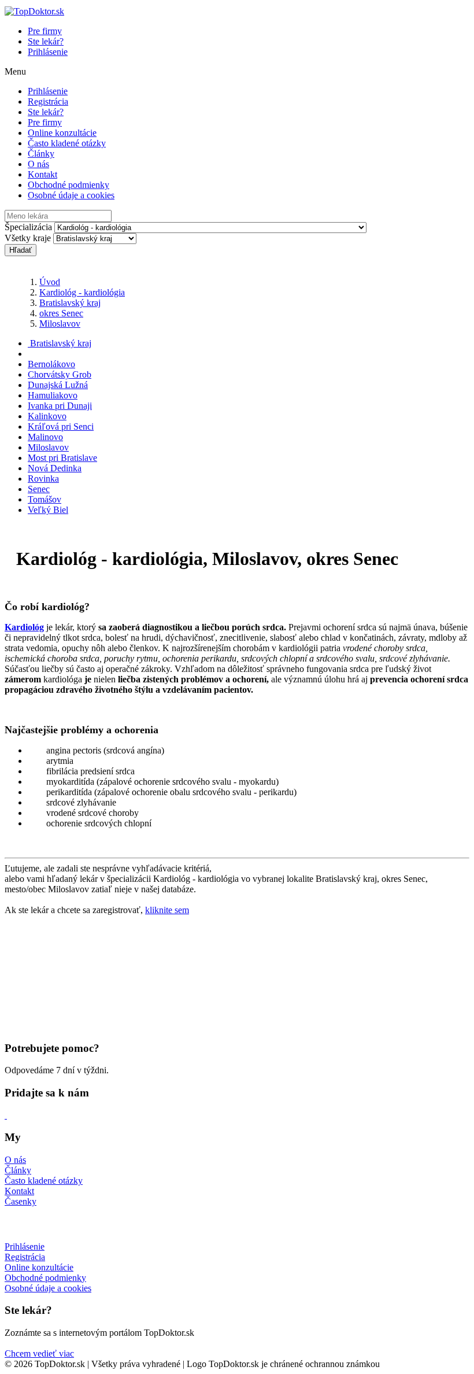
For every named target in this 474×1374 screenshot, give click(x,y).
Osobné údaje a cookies (71, 195)
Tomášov (44, 499)
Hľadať (20, 250)
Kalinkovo (47, 416)
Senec (39, 489)
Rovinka (43, 478)
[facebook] (6, 1115)
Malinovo (45, 437)
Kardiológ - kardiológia (82, 292)
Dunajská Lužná (58, 385)
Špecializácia (28, 227)
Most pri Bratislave (62, 458)
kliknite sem (167, 910)
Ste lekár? (46, 41)
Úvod (49, 282)
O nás (38, 164)
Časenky (20, 1201)
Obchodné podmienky (68, 185)
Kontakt (42, 174)
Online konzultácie (62, 133)
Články (41, 153)
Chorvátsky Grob (59, 374)
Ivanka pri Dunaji (60, 406)
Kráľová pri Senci (61, 426)
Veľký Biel (48, 510)
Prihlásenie (48, 52)
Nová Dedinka (55, 468)
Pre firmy (45, 31)
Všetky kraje (28, 238)
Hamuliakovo (52, 395)
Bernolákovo (51, 364)
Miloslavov (59, 323)
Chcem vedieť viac (39, 1353)
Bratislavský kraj (70, 303)
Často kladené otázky (67, 143)
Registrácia (48, 101)
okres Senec (61, 313)
